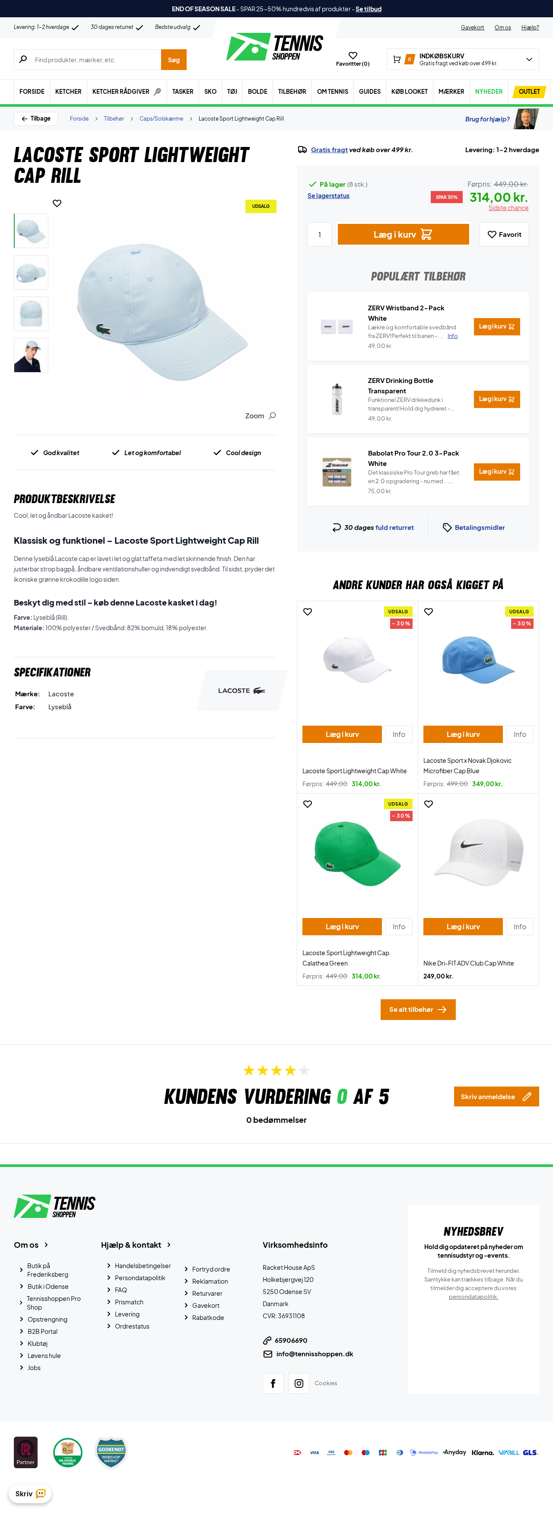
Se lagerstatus (329, 195)
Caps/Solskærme (161, 118)
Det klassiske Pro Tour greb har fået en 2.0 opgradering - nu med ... (413, 477)
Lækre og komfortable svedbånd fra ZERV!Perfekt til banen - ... (413, 331)
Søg (174, 60)
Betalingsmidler (480, 527)
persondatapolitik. (474, 1296)
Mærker (451, 91)
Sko (210, 91)
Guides (370, 91)
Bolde (257, 91)
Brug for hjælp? (487, 119)
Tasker (183, 91)
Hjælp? (530, 27)
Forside (31, 91)
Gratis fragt (329, 149)
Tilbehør (292, 91)
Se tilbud (368, 9)
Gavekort (472, 27)
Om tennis (332, 91)
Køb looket (409, 91)
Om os (503, 27)
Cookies (326, 1383)
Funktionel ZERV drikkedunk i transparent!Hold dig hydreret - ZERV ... (409, 404)
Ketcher (68, 91)
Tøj (232, 91)
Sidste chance (509, 207)
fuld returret (394, 527)
